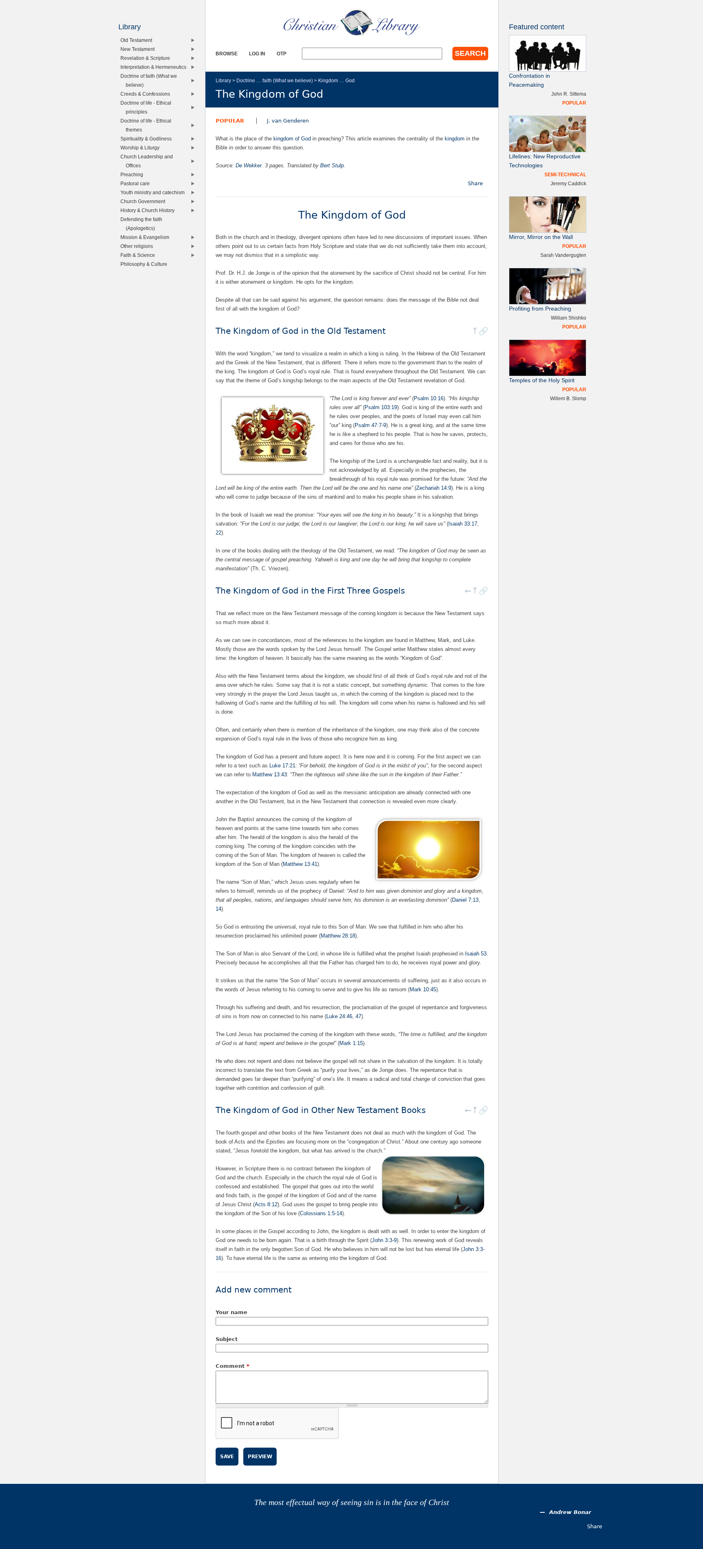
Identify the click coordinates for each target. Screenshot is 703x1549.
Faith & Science (139, 255)
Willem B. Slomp (568, 398)
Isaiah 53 (476, 954)
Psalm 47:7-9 (370, 425)
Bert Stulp (332, 165)
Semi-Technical (565, 174)
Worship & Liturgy (142, 147)
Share (475, 183)
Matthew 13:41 (300, 864)
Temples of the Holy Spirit (541, 380)
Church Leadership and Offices (148, 161)
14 (218, 909)
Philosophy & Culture (146, 264)
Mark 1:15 (351, 1043)
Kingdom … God (336, 80)
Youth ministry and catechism (154, 192)
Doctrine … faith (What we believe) (274, 80)
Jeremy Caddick (568, 183)
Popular (230, 121)
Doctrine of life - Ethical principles (148, 107)
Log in (257, 53)
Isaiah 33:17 (462, 524)
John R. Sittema (568, 93)
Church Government (145, 201)
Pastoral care (137, 183)
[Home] (351, 22)
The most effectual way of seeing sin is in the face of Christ (351, 1502)
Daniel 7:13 (465, 900)
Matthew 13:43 (269, 774)
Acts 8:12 (266, 1204)
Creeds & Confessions (147, 93)
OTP (281, 53)
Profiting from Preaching (540, 309)
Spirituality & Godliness (148, 138)
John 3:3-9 (384, 1240)
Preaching (134, 174)
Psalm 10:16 (428, 398)
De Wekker (249, 165)
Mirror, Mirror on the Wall (541, 237)
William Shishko (568, 317)
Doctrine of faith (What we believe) (150, 80)
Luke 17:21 (282, 765)
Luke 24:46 (339, 1016)
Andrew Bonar (570, 1512)
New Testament (139, 49)
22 (218, 533)
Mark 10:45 (423, 989)
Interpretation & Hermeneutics (155, 67)
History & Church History (149, 210)
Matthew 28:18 (338, 936)
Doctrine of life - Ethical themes (148, 125)
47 (358, 1016)
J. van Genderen (288, 121)
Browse (227, 53)
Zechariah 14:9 (433, 488)
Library (223, 80)
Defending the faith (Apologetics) (143, 224)
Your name (231, 1312)
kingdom (455, 139)
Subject (227, 1339)
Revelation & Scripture (147, 58)
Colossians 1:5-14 (321, 1213)
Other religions (138, 246)
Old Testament (138, 40)
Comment (232, 1366)
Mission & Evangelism (147, 237)
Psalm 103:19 (381, 407)
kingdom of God (292, 139)
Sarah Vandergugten (563, 255)
